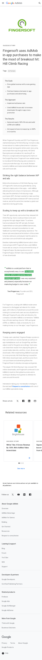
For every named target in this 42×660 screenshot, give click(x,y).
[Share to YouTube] (18, 494)
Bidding (4, 522)
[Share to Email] (35, 401)
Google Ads (6, 601)
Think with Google (8, 623)
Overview (5, 508)
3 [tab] (23, 463)
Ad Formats (11, 71)
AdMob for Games (8, 517)
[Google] (10, 3)
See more (21, 468)
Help (6, 653)
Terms (12, 643)
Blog (3, 548)
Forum (4, 553)
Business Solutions (9, 628)
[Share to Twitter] (17, 401)
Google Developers (8, 579)
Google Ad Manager (9, 606)
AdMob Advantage (8, 513)
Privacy (4, 643)
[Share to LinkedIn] (29, 401)
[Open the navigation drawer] (3, 3)
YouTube (5, 557)
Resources (5, 531)
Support (5, 566)
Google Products (8, 647)
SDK (3, 562)
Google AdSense (7, 610)
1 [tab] (19, 463)
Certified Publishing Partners (12, 584)
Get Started (6, 526)
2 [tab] (21, 463)
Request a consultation (21, 386)
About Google (23, 643)
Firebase (5, 597)
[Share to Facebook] (23, 401)
